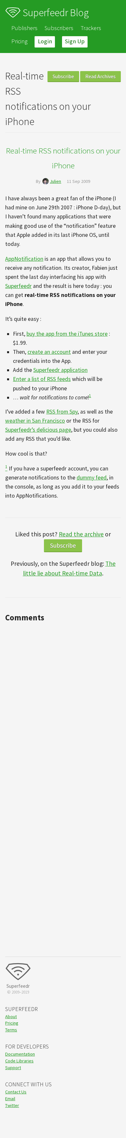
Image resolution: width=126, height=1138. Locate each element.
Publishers (24, 28)
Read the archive (81, 534)
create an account (49, 351)
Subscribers (59, 28)
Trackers (91, 28)
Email (10, 1098)
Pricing (19, 41)
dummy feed (92, 477)
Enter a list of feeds (42, 379)
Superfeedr (18, 286)
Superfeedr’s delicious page (38, 429)
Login (45, 41)
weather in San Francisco (35, 420)
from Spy (62, 411)
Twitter (12, 1105)
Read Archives (100, 76)
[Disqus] (63, 705)
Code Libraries (19, 1061)
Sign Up (75, 41)
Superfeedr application (60, 370)
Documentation (20, 1054)
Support (13, 1067)
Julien (55, 181)
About (11, 1016)
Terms (11, 1030)
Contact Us (15, 1092)
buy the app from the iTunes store (67, 333)
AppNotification (24, 258)
